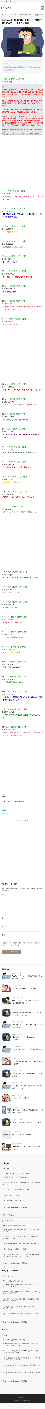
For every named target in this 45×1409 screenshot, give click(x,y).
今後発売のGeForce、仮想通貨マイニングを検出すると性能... (27, 1087)
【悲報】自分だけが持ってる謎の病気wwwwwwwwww (19, 1243)
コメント (6, 895)
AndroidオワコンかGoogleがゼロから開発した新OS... (27, 1148)
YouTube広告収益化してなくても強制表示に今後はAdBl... (27, 1062)
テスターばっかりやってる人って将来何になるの (27, 1050)
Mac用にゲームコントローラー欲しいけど (15, 1177)
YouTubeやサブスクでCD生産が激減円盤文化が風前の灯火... (27, 977)
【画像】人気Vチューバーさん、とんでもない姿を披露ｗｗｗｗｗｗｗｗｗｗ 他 (21, 1366)
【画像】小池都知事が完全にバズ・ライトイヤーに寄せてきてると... (27, 1014)
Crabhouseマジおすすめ (20, 1098)
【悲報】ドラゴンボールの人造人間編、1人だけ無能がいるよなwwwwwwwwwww (21, 1237)
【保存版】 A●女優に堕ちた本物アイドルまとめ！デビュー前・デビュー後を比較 (20, 1285)
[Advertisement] (22, 161)
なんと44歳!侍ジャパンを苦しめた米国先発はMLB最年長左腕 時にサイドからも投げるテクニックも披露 (22, 1255)
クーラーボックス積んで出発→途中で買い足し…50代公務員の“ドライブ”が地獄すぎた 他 (21, 1351)
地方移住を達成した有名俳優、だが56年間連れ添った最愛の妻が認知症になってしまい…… (21, 1292)
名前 (4, 918)
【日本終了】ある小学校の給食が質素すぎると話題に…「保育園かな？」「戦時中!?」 (21, 1300)
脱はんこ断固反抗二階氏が (21, 1134)
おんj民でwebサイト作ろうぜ (11, 1195)
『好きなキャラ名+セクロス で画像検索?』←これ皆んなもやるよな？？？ (21, 1183)
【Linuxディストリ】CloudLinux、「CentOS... (24, 1038)
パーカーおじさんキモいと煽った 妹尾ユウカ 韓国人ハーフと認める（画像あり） (21, 1307)
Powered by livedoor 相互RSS (15, 1208)
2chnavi (5, 1335)
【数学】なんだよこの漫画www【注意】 (15, 1249)
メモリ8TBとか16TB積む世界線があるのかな (16, 1189)
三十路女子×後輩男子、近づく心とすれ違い (16, 1173)
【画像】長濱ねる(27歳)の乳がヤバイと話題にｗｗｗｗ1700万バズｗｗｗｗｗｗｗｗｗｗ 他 (21, 1358)
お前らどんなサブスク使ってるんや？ (14, 1200)
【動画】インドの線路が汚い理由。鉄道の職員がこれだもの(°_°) (20, 1314)
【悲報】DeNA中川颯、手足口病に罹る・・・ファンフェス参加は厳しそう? (21, 1230)
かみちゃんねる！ (9, 1221)
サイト (4, 935)
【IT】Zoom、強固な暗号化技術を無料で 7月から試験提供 (27, 1111)
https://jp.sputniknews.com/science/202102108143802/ (21, 134)
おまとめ (5, 1168)
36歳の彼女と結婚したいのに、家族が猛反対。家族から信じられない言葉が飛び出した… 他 (21, 1344)
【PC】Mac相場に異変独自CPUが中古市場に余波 (27, 1075)
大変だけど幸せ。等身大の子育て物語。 (14, 1225)
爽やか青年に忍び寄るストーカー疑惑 (14, 1340)
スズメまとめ (6, 8)
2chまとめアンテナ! (9, 1276)
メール (5, 926)
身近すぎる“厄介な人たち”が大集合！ (14, 1281)
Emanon (27, 1400)
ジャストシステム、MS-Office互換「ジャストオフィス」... (27, 1026)
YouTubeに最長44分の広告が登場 (24, 988)
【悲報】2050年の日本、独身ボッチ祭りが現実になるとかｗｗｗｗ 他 (21, 1373)
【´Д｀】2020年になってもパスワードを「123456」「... (26, 1123)
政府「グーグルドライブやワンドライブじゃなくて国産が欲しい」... (27, 1001)
